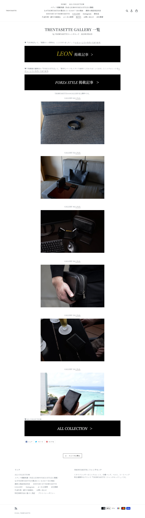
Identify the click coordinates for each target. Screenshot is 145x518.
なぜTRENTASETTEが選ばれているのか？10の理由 (34, 481)
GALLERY (19, 487)
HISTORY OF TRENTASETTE (45, 484)
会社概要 (54, 487)
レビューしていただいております (87, 42)
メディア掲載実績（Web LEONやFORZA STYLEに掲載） (37, 478)
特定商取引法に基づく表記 (25, 493)
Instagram (30, 487)
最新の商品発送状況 (22, 484)
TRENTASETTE (25, 513)
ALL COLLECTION (22, 474)
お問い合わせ (42, 490)
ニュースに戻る (74, 456)
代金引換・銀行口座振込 (24, 490)
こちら (78, 98)
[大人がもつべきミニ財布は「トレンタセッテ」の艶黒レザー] (72, 54)
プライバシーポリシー (46, 493)
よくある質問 (43, 487)
